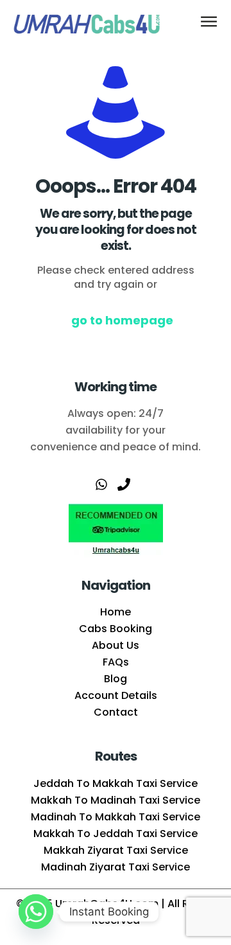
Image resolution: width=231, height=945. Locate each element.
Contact (116, 712)
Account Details (115, 695)
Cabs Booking (115, 628)
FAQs (116, 662)
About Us (115, 645)
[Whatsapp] (36, 911)
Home (115, 612)
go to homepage (122, 320)
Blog (115, 678)
